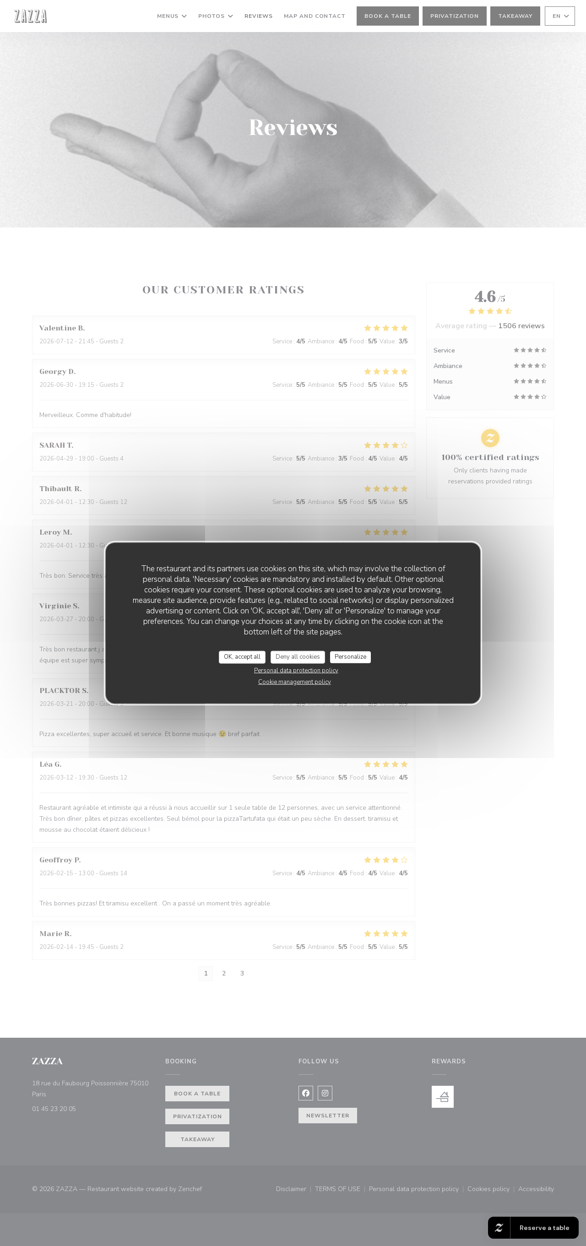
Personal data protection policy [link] (296, 670)
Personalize (350, 657)
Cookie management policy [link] (294, 681)
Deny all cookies (298, 657)
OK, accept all (242, 657)
